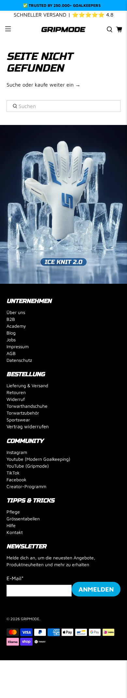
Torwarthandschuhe (27, 406)
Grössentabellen (23, 518)
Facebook (16, 479)
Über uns (16, 312)
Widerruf (16, 399)
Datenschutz (19, 360)
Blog (11, 332)
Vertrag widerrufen (28, 426)
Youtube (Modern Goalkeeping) (38, 459)
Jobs (11, 339)
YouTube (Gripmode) (28, 466)
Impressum (18, 346)
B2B (11, 319)
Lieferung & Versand (27, 385)
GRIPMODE (30, 619)
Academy (16, 326)
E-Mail (15, 578)
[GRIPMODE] (63, 29)
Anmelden (96, 589)
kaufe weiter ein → (57, 85)
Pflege (13, 511)
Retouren (16, 392)
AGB (11, 353)
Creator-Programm (26, 486)
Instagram (17, 452)
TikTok (13, 472)
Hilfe (11, 525)
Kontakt (15, 532)
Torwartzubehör (23, 413)
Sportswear (18, 419)
